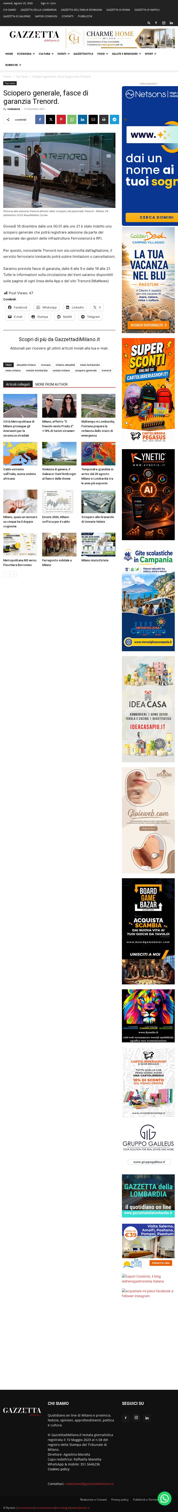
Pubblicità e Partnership (148, 1500)
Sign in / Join (48, 3)
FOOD (101, 53)
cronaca (46, 364)
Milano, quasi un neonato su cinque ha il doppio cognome (20, 521)
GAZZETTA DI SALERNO (17, 16)
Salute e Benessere (125, 53)
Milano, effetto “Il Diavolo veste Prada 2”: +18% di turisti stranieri (58, 426)
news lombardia (90, 364)
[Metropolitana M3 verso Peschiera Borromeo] (20, 544)
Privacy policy (120, 1500)
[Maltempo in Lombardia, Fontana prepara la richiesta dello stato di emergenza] (98, 405)
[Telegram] (114, 119)
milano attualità (65, 364)
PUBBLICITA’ (85, 16)
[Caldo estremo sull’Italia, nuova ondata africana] (20, 453)
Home (9, 53)
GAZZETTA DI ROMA (118, 9)
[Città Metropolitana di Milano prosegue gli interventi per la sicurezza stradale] (20, 405)
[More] (125, 119)
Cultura (44, 53)
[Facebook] (156, 23)
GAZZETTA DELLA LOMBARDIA (39, 9)
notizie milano (61, 370)
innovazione (25, 1508)
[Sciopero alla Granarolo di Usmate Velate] (98, 501)
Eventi (61, 53)
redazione (13, 109)
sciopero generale (86, 370)
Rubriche (11, 65)
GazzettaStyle (83, 53)
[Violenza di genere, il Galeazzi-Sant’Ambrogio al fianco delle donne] (59, 453)
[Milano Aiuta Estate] (98, 544)
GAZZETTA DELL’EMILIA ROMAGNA (81, 9)
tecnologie (63, 1508)
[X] (50, 119)
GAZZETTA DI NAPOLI (147, 9)
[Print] (103, 119)
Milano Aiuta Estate (94, 560)
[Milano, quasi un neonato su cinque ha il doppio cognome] (20, 501)
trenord (106, 370)
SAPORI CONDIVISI (46, 16)
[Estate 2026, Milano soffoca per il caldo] (59, 501)
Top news (22, 76)
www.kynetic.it (80, 1508)
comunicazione (44, 1508)
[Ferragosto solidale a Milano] (59, 544)
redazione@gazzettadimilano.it (89, 1483)
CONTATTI (67, 16)
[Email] (93, 119)
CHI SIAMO (9, 9)
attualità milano (26, 364)
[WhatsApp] (71, 119)
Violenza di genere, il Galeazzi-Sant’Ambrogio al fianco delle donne (59, 474)
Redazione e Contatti (93, 1500)
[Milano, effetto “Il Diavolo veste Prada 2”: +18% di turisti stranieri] (59, 405)
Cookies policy (59, 1469)
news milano (13, 370)
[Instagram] (163, 23)
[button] (149, 22)
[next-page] (13, 574)
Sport (149, 53)
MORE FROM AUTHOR (51, 384)
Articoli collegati (18, 384)
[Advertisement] (148, 1347)
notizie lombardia (37, 370)
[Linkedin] (171, 23)
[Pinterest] (61, 119)
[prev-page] (6, 574)
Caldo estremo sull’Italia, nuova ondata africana (19, 474)
